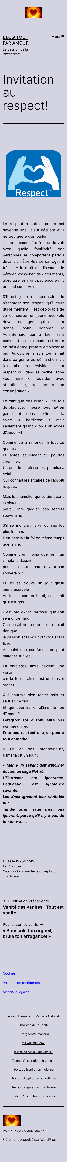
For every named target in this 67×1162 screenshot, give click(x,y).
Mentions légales (16, 992)
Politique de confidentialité (23, 983)
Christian (14, 866)
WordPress (48, 1139)
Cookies (9, 973)
